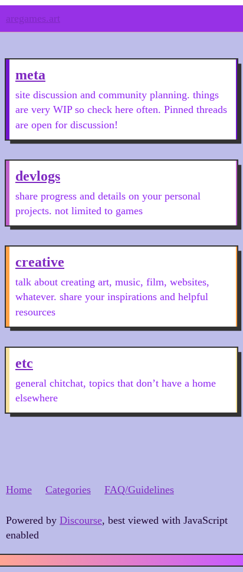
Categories (68, 489)
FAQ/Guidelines (139, 489)
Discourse (81, 520)
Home (19, 489)
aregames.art (33, 18)
